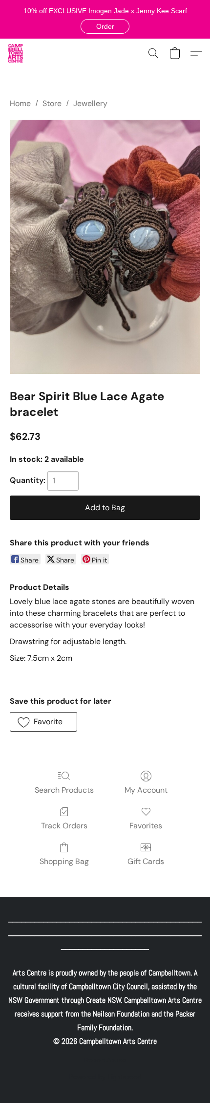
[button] (105, 26)
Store (52, 103)
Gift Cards (145, 861)
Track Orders (64, 826)
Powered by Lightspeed (105, 1077)
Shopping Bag (64, 861)
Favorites (145, 826)
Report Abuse (105, 1060)
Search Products (64, 790)
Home (20, 103)
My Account (146, 790)
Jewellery (90, 103)
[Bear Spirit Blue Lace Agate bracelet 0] (105, 247)
